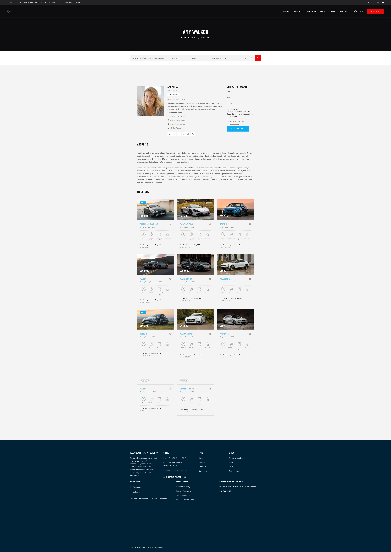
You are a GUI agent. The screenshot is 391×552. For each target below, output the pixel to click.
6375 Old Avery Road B (172, 463)
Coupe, (182, 227)
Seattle (185, 245)
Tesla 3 (143, 333)
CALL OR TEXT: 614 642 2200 (174, 477)
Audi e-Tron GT (187, 278)
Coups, (147, 282)
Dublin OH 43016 (170, 465)
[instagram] (383, 3)
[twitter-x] (373, 3)
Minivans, (183, 282)
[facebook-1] (368, 3)
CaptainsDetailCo (136, 547)
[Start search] (258, 58)
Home (183, 38)
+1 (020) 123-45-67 (177, 117)
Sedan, (142, 227)
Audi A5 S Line (186, 333)
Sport (188, 282)
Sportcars (153, 282)
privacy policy (234, 124)
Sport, (142, 392)
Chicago (146, 245)
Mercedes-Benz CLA (149, 223)
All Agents (193, 38)
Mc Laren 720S (186, 223)
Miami (145, 353)
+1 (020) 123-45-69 (177, 124)
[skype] (174, 134)
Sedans (147, 227)
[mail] (169, 134)
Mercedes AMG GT (188, 388)
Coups (187, 227)
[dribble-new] (378, 3)
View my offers (172, 91)
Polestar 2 (225, 278)
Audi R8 (143, 278)
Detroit (225, 245)
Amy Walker (159, 245)
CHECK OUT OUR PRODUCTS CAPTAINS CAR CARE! (148, 498)
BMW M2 (223, 223)
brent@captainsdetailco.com (175, 471)
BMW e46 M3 (225, 333)
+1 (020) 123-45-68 (177, 120)
